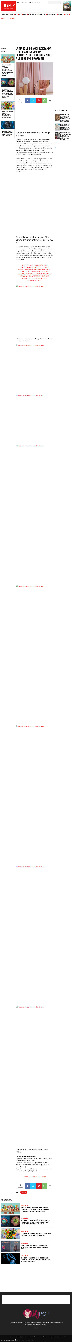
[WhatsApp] (44, 100)
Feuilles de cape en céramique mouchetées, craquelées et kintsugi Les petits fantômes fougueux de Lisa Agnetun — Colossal (7, 70)
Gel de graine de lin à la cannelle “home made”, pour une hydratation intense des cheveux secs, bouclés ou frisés (65, 118)
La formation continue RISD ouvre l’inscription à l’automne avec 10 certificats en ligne (7, 114)
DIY (21, 1337)
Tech (65, 1337)
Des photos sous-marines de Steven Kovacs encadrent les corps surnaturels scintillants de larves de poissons (36, 1259)
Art (25, 1337)
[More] (50, 100)
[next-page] (59, 143)
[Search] (60, 2)
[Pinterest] (39, 100)
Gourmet (59, 1337)
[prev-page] (56, 143)
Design (17, 1337)
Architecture (36, 1337)
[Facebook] (27, 100)
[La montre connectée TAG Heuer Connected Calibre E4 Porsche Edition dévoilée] (8, 125)
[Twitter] (33, 100)
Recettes (11, 1337)
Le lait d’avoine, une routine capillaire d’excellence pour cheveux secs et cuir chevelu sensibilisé (65, 127)
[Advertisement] (39, 8)
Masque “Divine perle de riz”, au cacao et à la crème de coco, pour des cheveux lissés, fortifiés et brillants (65, 136)
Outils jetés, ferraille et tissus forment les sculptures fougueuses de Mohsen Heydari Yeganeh (35, 1247)
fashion (24, 1192)
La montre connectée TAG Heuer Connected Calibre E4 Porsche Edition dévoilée (7, 133)
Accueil (3, 18)
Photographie (51, 1337)
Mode (29, 1337)
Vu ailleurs (11, 18)
